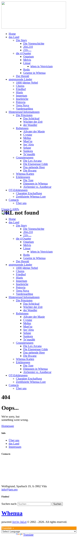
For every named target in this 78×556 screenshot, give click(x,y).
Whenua (11, 513)
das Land (14, 443)
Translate (28, 534)
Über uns (14, 440)
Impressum (15, 446)
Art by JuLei (19, 521)
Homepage (7, 426)
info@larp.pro (9, 489)
